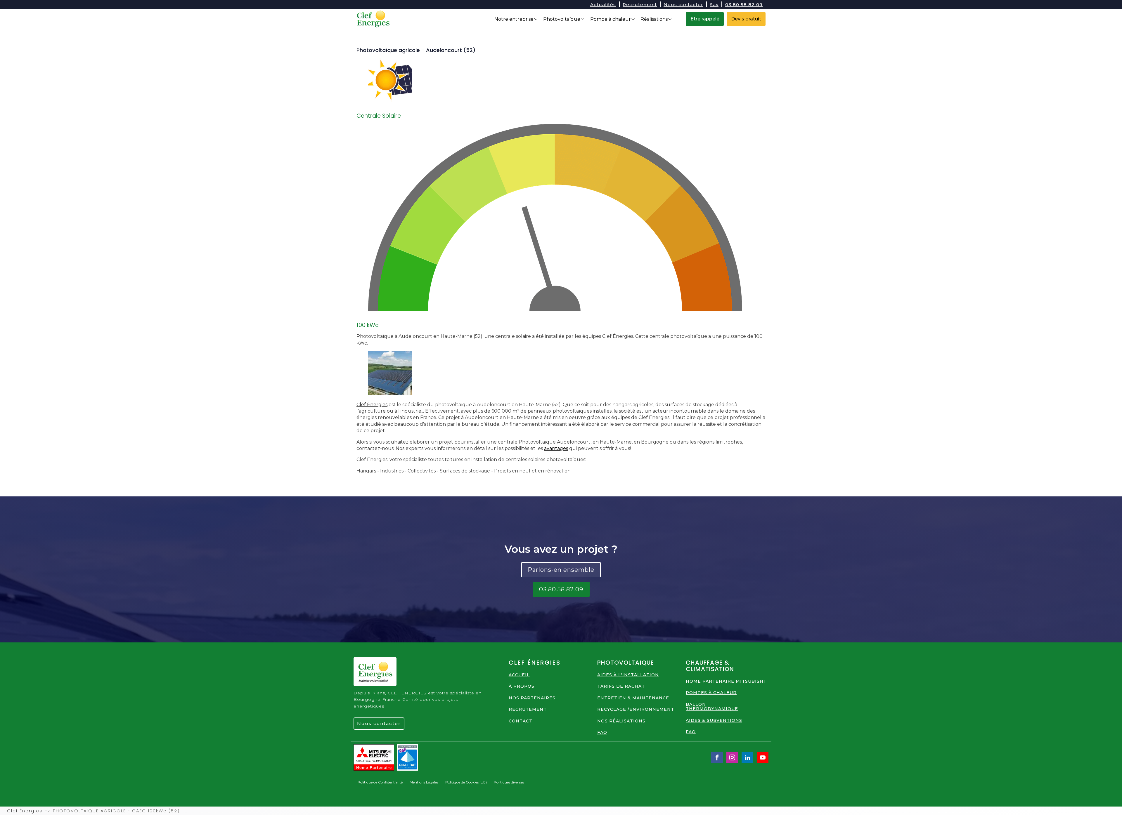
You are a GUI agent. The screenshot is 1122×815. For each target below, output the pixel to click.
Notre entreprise (514, 19)
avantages (556, 448)
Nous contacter (683, 4)
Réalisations (654, 19)
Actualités (603, 4)
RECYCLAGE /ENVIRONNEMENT (635, 709)
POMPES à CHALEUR (711, 693)
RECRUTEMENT (528, 709)
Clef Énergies (371, 404)
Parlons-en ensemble (561, 569)
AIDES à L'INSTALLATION (628, 675)
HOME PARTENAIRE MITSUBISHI (725, 681)
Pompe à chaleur (610, 19)
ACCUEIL (519, 675)
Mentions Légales (424, 782)
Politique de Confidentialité (380, 782)
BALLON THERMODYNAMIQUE (712, 706)
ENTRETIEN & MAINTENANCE (633, 698)
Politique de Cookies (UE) (466, 782)
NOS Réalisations (621, 721)
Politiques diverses (509, 782)
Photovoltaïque (561, 19)
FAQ (602, 732)
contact (520, 721)
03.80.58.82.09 (561, 589)
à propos (521, 686)
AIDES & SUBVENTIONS (714, 720)
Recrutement (640, 4)
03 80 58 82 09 (744, 4)
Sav (714, 4)
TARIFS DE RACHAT (621, 686)
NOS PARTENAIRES (532, 698)
